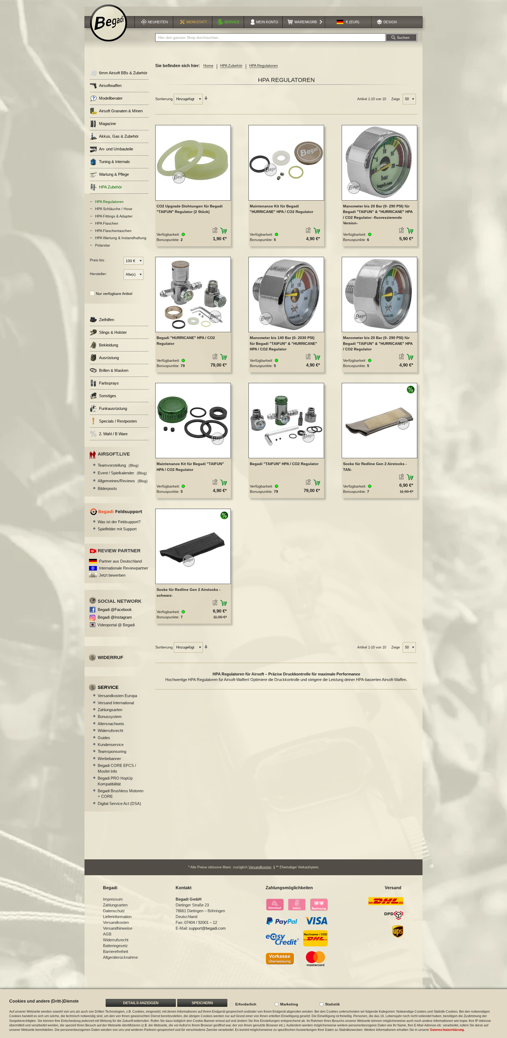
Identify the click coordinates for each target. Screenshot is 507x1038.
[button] (348, 22)
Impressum (113, 899)
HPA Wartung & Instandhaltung (120, 238)
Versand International (116, 703)
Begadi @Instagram (115, 617)
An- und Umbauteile (116, 149)
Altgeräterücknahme (120, 957)
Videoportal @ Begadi (116, 625)
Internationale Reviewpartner (123, 568)
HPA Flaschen (106, 223)
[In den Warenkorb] (223, 231)
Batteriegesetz (115, 945)
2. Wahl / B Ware (113, 434)
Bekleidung (108, 345)
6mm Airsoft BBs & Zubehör (123, 73)
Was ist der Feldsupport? (119, 522)
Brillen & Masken (113, 370)
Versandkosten (259, 867)
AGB (107, 934)
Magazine (107, 123)
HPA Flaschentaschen (113, 231)
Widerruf (110, 657)
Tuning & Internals (114, 161)
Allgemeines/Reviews (123, 481)
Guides (104, 737)
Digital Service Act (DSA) (119, 803)
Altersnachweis (111, 723)
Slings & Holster (113, 332)
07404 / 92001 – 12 (200, 922)
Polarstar (102, 245)
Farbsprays (109, 383)
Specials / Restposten (118, 421)
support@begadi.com (207, 928)
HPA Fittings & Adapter (114, 216)
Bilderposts (107, 488)
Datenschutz (114, 911)
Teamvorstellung (118, 465)
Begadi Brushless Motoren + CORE (120, 794)
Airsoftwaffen (110, 85)
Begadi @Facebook (115, 609)
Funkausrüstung (113, 408)
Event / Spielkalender (122, 473)
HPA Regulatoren (109, 202)
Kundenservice (111, 744)
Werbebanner (109, 758)
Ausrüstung (109, 357)
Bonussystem (110, 716)
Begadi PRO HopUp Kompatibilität (115, 781)
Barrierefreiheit (115, 951)
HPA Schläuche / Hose (113, 209)
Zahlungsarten (110, 709)
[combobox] (270, 37)
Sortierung (164, 99)
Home (208, 65)
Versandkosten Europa (117, 695)
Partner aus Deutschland (120, 561)
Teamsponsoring (112, 751)
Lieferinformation (117, 916)
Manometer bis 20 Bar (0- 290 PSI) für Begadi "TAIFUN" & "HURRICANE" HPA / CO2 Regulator (377, 343)
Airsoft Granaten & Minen (121, 111)
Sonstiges (107, 395)
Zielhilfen (106, 319)
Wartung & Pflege (114, 174)
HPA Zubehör (231, 65)
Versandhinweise (117, 928)
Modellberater (111, 98)
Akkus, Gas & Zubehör (119, 136)
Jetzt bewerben (112, 575)
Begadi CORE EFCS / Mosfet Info (117, 768)
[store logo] (108, 22)
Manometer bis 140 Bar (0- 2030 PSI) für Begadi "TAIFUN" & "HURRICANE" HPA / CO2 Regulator (283, 343)
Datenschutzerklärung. (447, 1030)
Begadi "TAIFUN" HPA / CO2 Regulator (284, 464)
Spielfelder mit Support (117, 529)
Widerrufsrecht (110, 730)
